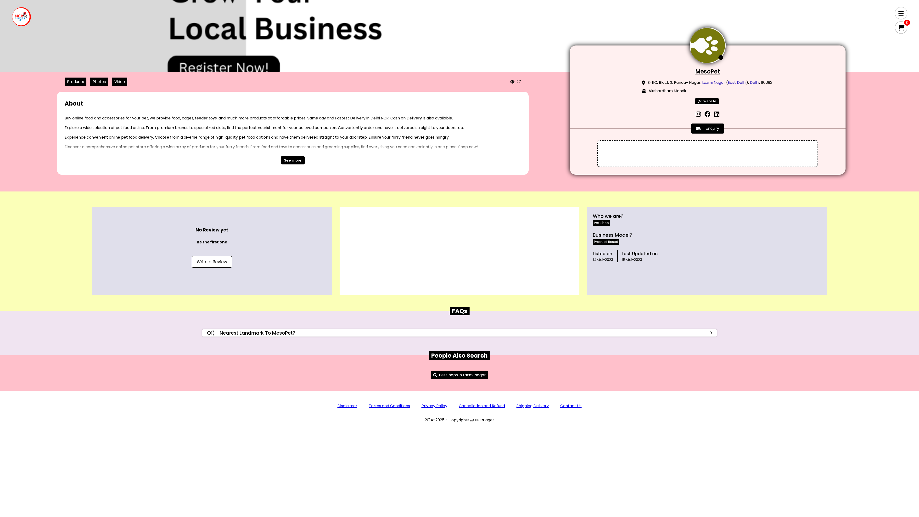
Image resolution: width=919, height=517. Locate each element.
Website (709, 101)
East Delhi (737, 82)
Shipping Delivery (532, 406)
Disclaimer (347, 406)
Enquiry (712, 128)
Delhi (754, 82)
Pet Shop (601, 222)
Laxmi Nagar (713, 82)
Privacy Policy (434, 406)
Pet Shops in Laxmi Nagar (462, 375)
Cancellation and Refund (482, 406)
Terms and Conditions (389, 406)
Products (75, 81)
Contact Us (571, 406)
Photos (99, 81)
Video (119, 81)
